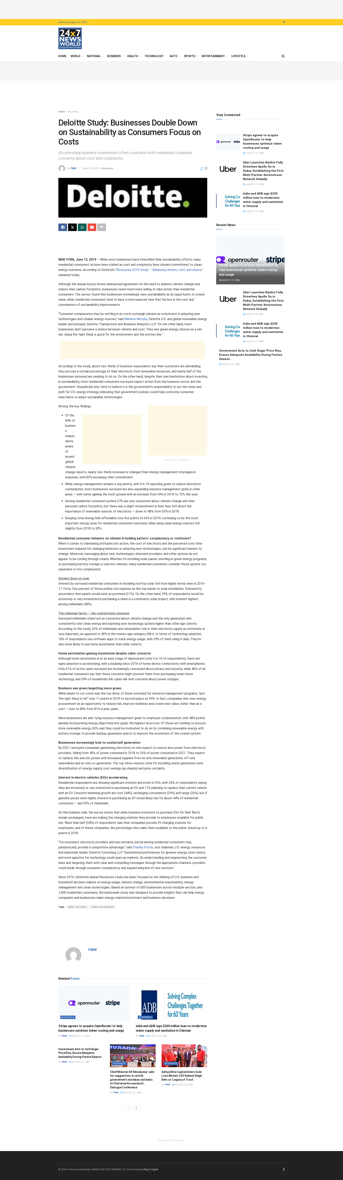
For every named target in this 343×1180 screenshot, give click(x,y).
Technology (154, 56)
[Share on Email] (92, 227)
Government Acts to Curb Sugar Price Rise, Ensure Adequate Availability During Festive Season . (80, 1053)
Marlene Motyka (135, 319)
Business (114, 56)
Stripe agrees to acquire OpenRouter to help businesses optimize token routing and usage (248, 269)
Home (62, 56)
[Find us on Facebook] (284, 22)
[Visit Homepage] (70, 38)
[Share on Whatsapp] (82, 227)
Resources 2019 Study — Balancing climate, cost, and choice (159, 270)
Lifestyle (238, 56)
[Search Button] (283, 56)
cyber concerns (77, 907)
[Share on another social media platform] (101, 227)
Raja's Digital (151, 1169)
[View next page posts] (136, 1107)
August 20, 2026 (183, 1084)
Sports (189, 56)
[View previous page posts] (129, 1107)
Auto (173, 56)
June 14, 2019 (90, 168)
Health (132, 56)
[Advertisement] (171, 9)
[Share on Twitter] (72, 227)
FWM (73, 168)
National (94, 56)
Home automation (102, 907)
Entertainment (213, 56)
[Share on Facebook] (62, 227)
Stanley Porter (143, 847)
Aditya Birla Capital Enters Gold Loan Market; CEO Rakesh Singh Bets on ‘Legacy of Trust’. (182, 1075)
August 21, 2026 (80, 1036)
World (75, 56)
